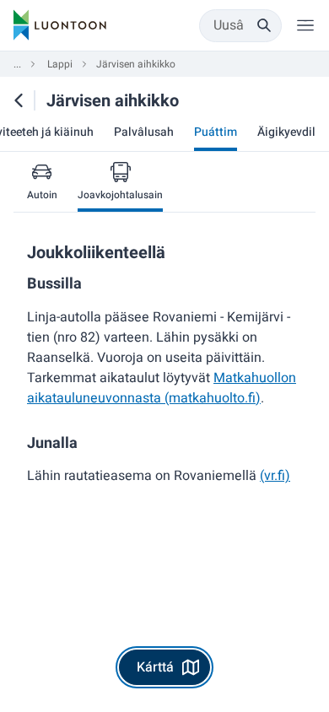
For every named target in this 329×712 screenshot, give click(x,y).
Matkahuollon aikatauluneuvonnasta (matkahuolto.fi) (161, 388)
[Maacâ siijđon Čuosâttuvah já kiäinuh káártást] (18, 100)
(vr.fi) (275, 476)
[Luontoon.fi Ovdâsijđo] (59, 25)
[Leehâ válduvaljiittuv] (305, 25)
